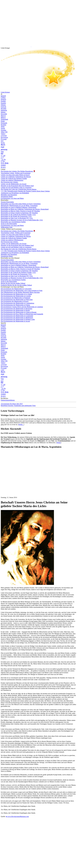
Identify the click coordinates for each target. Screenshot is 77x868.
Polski (3, 121)
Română (3, 125)
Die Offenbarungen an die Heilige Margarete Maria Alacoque (20, 292)
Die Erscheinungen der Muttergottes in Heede (15, 310)
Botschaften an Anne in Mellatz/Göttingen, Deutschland (18, 207)
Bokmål (3, 96)
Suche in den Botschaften (9, 223)
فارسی (3, 159)
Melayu (3, 117)
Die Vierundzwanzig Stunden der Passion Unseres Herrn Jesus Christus (25, 191)
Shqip (3, 126)
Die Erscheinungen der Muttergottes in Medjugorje (17, 317)
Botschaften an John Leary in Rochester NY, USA (17, 218)
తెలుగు (3, 144)
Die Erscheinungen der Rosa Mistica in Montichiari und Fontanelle (22, 314)
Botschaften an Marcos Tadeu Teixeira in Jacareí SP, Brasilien (20, 211)
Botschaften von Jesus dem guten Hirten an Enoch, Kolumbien (21, 204)
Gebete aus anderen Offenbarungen (12, 180)
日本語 (3, 165)
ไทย (2, 151)
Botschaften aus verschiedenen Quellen (13, 222)
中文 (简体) (5, 163)
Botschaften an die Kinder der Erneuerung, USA (16, 216)
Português (4, 123)
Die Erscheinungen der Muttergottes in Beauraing (16, 308)
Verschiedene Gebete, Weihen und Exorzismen (15, 173)
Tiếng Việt (4, 132)
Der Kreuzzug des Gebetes (9, 182)
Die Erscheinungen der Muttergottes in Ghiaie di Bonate (18, 312)
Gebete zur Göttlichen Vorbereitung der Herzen (16, 177)
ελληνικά (4, 135)
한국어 (3, 167)
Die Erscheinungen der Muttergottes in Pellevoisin (17, 299)
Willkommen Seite (6, 227)
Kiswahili (4, 114)
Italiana (3, 112)
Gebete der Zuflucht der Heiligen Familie (14, 178)
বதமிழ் (3, 143)
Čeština (3, 97)
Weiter (59, 442)
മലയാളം (4, 149)
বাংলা (2, 141)
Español (3, 103)
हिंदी (2, 154)
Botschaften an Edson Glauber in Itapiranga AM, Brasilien (19, 213)
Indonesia (4, 110)
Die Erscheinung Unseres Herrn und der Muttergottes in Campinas (22, 307)
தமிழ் (2, 370)
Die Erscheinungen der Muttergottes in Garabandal (17, 316)
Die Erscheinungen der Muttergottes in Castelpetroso (17, 303)
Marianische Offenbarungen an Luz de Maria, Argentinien (19, 205)
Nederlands (4, 119)
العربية (3, 155)
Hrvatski (3, 108)
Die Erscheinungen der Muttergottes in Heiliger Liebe (18, 319)
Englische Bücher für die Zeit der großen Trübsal (16, 285)
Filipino (3, 105)
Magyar (3, 116)
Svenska (3, 130)
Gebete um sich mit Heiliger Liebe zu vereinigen (16, 187)
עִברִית (3, 161)
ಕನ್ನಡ (2, 147)
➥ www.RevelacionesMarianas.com (17, 816)
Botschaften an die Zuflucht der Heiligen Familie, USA (18, 214)
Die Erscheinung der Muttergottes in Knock (14, 301)
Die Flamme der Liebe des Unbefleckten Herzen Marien (18, 189)
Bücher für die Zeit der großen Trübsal (13, 283)
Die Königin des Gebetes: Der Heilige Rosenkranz (18, 171)
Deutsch (3, 99)
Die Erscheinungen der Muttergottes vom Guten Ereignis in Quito (21, 290)
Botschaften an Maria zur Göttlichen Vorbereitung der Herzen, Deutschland (25, 209)
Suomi (3, 128)
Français (3, 107)
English (3, 101)
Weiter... (21, 424)
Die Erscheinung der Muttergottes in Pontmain (15, 298)
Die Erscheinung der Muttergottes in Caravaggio (16, 289)
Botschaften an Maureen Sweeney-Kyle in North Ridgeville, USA (22, 220)
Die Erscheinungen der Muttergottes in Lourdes (16, 296)
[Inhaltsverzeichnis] (16, 480)
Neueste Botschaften (7, 202)
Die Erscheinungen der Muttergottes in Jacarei (15, 321)
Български (4, 137)
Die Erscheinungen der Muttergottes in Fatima (15, 305)
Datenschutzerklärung (8, 400)
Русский (4, 139)
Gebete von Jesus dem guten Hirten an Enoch (15, 175)
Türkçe (3, 134)
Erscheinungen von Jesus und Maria (12, 198)
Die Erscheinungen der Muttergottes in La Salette (16, 294)
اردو (2, 157)
